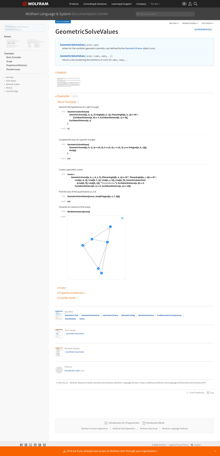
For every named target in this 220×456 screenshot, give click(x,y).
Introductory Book (155, 422)
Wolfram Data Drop (149, 428)
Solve (82, 318)
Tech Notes (207, 23)
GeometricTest (71, 315)
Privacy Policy (182, 445)
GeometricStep (128, 315)
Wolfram (162, 445)
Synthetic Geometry (75, 333)
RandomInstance (64, 83)
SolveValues (70, 318)
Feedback (197, 392)
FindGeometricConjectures (169, 315)
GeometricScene (23, 26)
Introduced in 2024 (74, 370)
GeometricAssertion (90, 315)
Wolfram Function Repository (94, 428)
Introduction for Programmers (124, 422)
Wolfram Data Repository (124, 428)
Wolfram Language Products (175, 428)
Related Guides (189, 23)
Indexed (70, 86)
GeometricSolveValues (7, 28)
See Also (173, 23)
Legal (171, 445)
